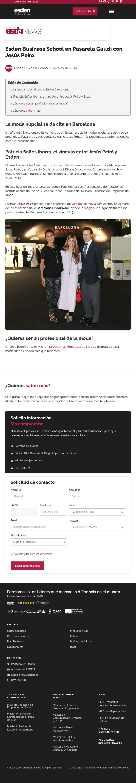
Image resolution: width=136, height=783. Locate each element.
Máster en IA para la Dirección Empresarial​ (66, 707)
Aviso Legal (75, 767)
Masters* (74, 520)
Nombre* (16, 490)
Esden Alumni (15, 646)
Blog (36, 2)
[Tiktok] (108, 1)
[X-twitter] (112, 1)
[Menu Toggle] (111, 11)
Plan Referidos (16, 641)
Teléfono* (46, 505)
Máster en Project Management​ (63, 729)
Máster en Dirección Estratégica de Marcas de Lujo (20, 717)
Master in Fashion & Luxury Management (20, 728)
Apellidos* (75, 490)
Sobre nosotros (16, 630)
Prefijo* (15, 505)
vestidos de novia (84, 204)
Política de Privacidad (95, 767)
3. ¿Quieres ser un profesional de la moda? (39, 103)
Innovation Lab (79, 630)
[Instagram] (100, 1)
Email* (14, 520)
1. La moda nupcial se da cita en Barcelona (39, 89)
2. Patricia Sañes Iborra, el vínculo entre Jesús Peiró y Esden (51, 96)
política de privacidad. (39, 553)
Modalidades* (19, 535)
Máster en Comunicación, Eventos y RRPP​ (67, 718)
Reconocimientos (18, 636)
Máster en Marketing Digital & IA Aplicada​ (65, 748)
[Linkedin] (121, 1)
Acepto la (33, 553)
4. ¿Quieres (26, 110)
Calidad (74, 636)
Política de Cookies (118, 767)
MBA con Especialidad (112, 711)
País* (72, 505)
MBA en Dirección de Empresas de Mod (65, 346)
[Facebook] (104, 1)
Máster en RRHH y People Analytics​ (64, 738)
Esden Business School (31, 68)
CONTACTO (14, 658)
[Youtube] (116, 1)
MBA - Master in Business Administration (113, 703)
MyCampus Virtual (21, 2)
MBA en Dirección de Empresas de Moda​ (20, 706)
